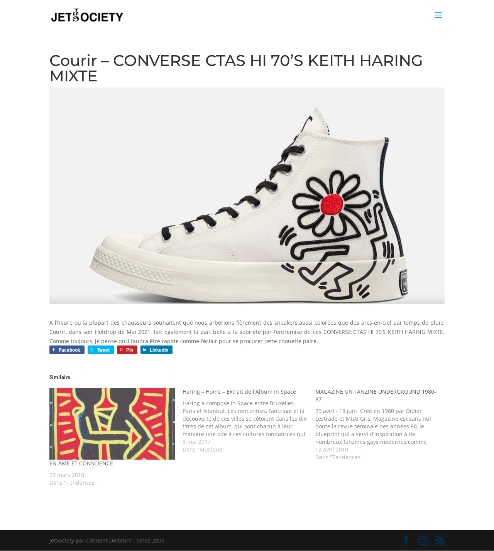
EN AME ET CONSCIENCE (81, 463)
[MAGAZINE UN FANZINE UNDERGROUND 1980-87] (381, 424)
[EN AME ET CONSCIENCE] (112, 423)
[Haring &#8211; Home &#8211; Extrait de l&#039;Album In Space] (249, 420)
